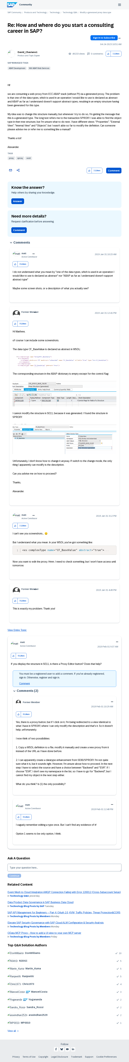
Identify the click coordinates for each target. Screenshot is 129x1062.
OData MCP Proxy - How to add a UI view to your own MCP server (44, 933)
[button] (108, 54)
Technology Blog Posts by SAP (27, 906)
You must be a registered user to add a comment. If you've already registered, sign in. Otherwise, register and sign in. (61, 675)
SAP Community (14, 13)
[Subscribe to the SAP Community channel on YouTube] (67, 1049)
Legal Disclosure (59, 1057)
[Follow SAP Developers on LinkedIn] (73, 1049)
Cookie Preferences (106, 1057)
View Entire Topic (17, 630)
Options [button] (119, 38)
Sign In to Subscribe (104, 38)
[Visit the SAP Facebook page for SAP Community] (56, 1049)
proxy (11, 158)
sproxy (20, 158)
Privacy (16, 1057)
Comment (114, 170)
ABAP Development (17, 68)
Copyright (43, 1057)
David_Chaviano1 (27, 52)
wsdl (29, 158)
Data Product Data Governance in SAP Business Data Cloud (40, 902)
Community (25, 4)
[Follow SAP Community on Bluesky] (61, 1049)
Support (89, 1057)
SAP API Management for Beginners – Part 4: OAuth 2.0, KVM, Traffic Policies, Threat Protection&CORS (64, 912)
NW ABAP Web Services (39, 68)
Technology (55, 13)
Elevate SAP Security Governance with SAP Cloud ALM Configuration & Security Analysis (56, 922)
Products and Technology (35, 13)
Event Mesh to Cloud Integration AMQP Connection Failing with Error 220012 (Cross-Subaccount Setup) (64, 892)
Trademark (76, 1057)
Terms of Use (29, 1057)
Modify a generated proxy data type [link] (95, 13)
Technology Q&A (70, 13)
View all (12, 1031)
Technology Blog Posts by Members (30, 916)
